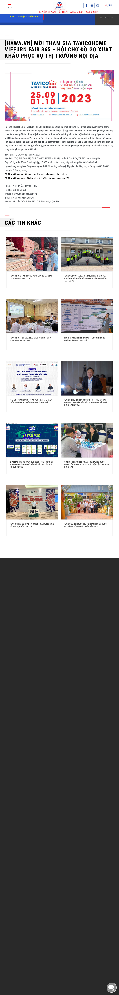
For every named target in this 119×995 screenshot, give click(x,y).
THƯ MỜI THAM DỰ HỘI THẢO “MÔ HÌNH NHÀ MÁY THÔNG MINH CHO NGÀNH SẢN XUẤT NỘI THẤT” (31, 401)
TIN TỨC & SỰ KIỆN (16, 17)
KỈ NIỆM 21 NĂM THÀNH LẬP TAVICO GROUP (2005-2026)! (55, 11)
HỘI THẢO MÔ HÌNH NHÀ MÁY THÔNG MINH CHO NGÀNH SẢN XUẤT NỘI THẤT (84, 339)
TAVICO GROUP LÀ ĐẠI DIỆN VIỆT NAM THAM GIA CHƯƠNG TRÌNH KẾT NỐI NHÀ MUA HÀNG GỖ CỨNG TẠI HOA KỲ (85, 278)
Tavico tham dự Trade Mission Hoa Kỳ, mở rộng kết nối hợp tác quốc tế (32, 525)
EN (110, 5)
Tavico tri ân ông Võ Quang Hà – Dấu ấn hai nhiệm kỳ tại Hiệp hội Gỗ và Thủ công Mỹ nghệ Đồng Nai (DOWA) (85, 402)
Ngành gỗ (33, 17)
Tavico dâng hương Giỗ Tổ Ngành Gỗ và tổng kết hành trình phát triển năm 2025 (85, 525)
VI (106, 5)
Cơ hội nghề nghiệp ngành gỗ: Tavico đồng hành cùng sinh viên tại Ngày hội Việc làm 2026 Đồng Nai (86, 464)
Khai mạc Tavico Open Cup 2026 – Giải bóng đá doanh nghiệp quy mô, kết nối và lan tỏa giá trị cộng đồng (31, 464)
